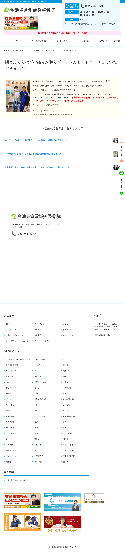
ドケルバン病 (39, 416)
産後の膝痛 (10, 416)
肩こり (37, 405)
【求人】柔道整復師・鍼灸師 (17, 480)
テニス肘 (9, 445)
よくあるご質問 (12, 330)
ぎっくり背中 (11, 433)
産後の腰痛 (10, 422)
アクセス (86, 41)
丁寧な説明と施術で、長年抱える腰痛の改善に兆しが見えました (33, 154)
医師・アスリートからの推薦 (17, 341)
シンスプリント (12, 456)
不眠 (36, 411)
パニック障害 (11, 371)
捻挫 (7, 382)
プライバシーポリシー (43, 341)
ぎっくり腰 (67, 433)
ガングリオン (39, 365)
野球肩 (65, 365)
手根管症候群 (11, 450)
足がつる (66, 405)
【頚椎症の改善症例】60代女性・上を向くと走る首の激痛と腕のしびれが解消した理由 (107, 326)
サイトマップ (68, 335)
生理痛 (65, 382)
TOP (15, 41)
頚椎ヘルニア (68, 371)
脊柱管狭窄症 (11, 428)
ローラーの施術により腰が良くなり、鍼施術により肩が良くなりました (36, 140)
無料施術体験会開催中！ (104, 335)
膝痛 (36, 433)
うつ (64, 359)
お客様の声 (62, 41)
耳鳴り (65, 394)
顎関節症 (9, 411)
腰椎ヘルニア (39, 376)
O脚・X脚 (38, 462)
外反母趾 (37, 445)
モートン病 (10, 405)
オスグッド (38, 450)
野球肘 (8, 439)
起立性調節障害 (12, 365)
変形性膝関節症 (69, 416)
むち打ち (66, 411)
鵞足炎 (37, 439)
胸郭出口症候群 (40, 382)
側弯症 (65, 439)
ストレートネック (70, 445)
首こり (37, 371)
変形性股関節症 (69, 456)
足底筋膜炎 (38, 456)
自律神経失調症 (69, 399)
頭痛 (64, 422)
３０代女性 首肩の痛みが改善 (18, 359)
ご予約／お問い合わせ (109, 41)
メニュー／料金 (39, 41)
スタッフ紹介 (39, 324)
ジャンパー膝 (39, 359)
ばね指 (8, 399)
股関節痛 (9, 376)
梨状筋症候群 (11, 388)
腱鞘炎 (65, 462)
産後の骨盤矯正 (40, 399)
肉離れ (8, 394)
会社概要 (37, 335)
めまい (65, 376)
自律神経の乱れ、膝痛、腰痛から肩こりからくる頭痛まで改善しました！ (37, 167)
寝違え (37, 422)
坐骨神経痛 (67, 388)
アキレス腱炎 (68, 450)
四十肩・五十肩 (40, 388)
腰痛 (36, 428)
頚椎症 (8, 462)
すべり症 (66, 428)
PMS (36, 394)
